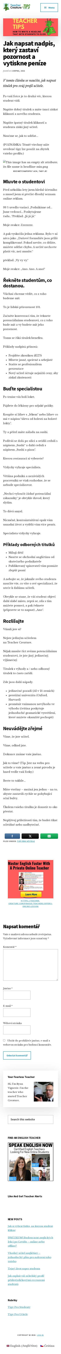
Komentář (9, 947)
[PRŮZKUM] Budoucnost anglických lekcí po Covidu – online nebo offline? (30, 1241)
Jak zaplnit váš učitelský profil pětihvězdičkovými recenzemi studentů (26, 1280)
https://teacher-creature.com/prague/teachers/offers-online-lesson (30, 903)
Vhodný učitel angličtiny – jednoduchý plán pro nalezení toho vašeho (29, 1257)
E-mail (8, 1005)
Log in (40, 1335)
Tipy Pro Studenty (19, 1307)
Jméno (8, 988)
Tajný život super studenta (24, 1268)
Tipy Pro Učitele (26, 841)
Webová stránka (12, 1023)
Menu (51, 7)
